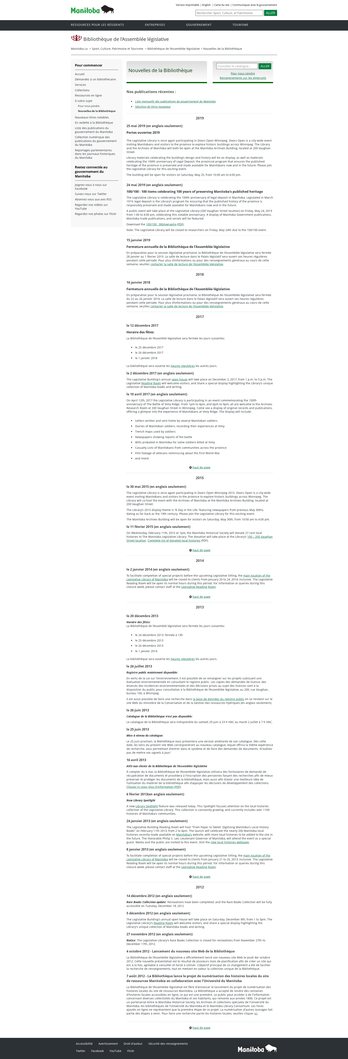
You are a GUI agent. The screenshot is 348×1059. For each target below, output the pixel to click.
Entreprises (155, 25)
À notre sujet (83, 101)
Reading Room (151, 383)
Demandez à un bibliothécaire (95, 79)
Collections (82, 90)
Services (80, 85)
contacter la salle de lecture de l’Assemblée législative (186, 264)
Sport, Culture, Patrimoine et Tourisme (117, 49)
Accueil (80, 74)
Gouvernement (199, 25)
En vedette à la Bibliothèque (94, 122)
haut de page (201, 467)
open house (179, 379)
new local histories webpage (230, 842)
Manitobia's (184, 834)
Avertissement (108, 1044)
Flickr (130, 1051)
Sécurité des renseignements (168, 1044)
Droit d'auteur (133, 1044)
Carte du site (221, 5)
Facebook (97, 1051)
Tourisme (241, 25)
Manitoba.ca (79, 49)
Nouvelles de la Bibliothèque (97, 111)
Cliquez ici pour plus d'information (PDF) (153, 787)
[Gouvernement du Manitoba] (92, 12)
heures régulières (183, 366)
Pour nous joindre (243, 73)
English (206, 5)
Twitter (80, 1051)
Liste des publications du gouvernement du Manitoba (94, 130)
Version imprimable (187, 5)
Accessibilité (84, 1044)
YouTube (115, 1051)
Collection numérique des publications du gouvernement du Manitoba (96, 140)
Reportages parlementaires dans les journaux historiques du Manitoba (95, 154)
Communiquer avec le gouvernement (254, 5)
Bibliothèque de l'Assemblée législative (173, 49)
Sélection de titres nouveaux (153, 107)
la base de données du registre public (218, 699)
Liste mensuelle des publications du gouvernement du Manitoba (175, 101)
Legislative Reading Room (198, 587)
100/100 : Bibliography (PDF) (165, 224)
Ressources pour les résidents (97, 25)
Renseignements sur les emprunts (243, 78)
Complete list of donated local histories (174, 540)
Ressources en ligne (88, 95)
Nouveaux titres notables (92, 117)
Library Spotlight (147, 806)
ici (255, 1013)
